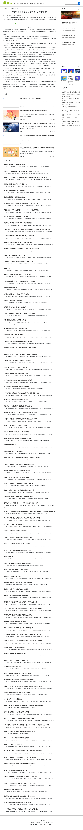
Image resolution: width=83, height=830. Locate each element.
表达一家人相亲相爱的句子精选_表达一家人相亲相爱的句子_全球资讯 (22, 518)
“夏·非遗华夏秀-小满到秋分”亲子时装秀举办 (15, 184)
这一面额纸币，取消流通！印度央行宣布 (14, 524)
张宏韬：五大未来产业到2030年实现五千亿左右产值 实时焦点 (20, 757)
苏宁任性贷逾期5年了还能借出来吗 (13, 666)
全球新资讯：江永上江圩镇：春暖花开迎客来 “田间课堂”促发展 (20, 602)
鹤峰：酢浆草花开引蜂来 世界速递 (13, 699)
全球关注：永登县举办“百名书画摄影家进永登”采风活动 (18, 261)
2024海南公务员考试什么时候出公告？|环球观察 (17, 386)
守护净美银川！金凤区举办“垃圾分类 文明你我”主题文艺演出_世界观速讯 (23, 634)
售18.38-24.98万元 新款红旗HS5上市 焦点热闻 (16, 738)
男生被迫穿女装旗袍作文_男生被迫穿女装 (14, 190)
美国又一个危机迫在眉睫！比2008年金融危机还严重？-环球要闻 (21, 783)
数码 (25, 3)
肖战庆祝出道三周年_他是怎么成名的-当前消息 (16, 569)
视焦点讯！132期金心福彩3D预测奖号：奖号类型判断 (18, 406)
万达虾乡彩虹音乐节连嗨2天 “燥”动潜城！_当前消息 (17, 802)
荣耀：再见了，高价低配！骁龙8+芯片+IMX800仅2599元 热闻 (20, 718)
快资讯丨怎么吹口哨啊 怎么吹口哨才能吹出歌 (15, 770)
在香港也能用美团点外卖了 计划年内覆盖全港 (15, 367)
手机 (38, 3)
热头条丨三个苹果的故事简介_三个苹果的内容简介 (17, 477)
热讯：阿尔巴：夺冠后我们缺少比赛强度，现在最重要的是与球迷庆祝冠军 (23, 750)
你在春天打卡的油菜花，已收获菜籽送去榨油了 (16, 425)
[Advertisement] (70, 56)
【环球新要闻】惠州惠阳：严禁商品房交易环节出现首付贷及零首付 (21, 393)
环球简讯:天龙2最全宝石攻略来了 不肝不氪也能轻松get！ (19, 615)
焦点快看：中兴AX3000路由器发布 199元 (15, 653)
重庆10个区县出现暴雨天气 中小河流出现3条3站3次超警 (19, 679)
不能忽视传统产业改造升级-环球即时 (13, 451)
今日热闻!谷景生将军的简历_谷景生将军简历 (15, 328)
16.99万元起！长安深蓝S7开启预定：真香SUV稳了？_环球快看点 (37, 123)
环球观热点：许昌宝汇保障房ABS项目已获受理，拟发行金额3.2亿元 (22, 203)
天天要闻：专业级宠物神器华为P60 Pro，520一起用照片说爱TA (37, 135)
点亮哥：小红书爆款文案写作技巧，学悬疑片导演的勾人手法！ (20, 313)
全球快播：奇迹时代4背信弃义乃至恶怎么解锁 (16, 373)
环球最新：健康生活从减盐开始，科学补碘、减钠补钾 (18, 582)
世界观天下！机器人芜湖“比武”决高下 (14, 744)
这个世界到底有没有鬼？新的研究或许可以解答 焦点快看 (18, 483)
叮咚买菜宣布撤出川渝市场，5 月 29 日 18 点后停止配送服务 (20, 236)
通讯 (28, 3)
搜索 (79, 3)
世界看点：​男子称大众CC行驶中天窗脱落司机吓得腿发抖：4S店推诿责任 (23, 640)
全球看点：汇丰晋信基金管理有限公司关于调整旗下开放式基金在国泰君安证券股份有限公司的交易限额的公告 (30, 511)
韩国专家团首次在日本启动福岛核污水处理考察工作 (17, 216)
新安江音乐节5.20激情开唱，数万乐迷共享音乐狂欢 (17, 673)
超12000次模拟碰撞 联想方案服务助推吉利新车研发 (33, 111)
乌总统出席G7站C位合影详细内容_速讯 (14, 647)
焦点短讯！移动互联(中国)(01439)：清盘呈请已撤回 (18, 223)
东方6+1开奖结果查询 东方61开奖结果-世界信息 (16, 712)
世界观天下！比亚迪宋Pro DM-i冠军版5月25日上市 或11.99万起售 (21, 171)
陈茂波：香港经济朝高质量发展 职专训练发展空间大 (17, 550)
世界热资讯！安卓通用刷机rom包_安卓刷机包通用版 (17, 563)
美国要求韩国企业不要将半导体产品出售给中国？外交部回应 (19, 281)
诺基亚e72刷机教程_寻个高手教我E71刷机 (15, 621)
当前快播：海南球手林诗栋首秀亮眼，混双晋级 (16, 589)
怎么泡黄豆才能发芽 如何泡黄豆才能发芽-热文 (16, 660)
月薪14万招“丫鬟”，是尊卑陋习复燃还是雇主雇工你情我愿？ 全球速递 (22, 457)
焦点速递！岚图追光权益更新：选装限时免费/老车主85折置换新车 (20, 731)
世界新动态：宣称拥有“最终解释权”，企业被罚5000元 (18, 496)
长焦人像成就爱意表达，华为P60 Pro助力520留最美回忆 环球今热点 (37, 148)
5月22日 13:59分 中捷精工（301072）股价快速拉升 (18, 360)
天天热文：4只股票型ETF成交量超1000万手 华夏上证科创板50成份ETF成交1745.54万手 (26, 177)
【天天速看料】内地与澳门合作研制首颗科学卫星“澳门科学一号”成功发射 (23, 608)
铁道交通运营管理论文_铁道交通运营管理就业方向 (17, 470)
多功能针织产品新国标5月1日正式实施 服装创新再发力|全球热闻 (20, 412)
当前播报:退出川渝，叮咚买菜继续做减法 (30, 98)
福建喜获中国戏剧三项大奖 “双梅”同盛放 (14, 164)
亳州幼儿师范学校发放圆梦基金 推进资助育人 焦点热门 (18, 380)
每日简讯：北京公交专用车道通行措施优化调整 (16, 595)
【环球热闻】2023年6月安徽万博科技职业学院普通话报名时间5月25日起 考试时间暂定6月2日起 (27, 229)
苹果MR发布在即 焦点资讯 (11, 444)
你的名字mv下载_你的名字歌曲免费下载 (14, 255)
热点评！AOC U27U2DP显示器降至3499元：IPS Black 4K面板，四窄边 (23, 686)
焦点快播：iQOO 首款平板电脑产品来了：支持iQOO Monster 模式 (21, 248)
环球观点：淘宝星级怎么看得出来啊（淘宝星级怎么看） (18, 537)
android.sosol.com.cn (43, 824)
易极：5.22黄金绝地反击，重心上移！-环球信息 (16, 432)
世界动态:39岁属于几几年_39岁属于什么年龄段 (16, 334)
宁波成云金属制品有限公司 (11, 287)
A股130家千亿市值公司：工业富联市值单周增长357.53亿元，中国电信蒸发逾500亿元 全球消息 (27, 725)
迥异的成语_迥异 (8, 556)
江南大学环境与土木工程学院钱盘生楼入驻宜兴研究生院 (18, 628)
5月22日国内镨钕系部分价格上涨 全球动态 (15, 320)
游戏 (35, 3)
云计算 (21, 3)
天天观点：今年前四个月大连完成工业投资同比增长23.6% (19, 464)
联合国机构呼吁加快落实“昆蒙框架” (13, 300)
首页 (5, 8)
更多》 (79, 9)
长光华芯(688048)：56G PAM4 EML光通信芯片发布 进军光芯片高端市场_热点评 (24, 705)
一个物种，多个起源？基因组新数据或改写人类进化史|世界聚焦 (20, 419)
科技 (18, 3)
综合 (44, 3)
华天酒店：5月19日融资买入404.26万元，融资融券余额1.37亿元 (21, 503)
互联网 (31, 3)
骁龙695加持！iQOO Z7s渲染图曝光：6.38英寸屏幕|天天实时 (20, 776)
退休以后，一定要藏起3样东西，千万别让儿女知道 (17, 543)
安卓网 (32, 822)
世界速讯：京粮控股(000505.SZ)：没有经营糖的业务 (18, 242)
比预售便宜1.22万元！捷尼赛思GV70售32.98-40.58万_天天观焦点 (21, 210)
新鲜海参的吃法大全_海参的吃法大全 (13, 789)
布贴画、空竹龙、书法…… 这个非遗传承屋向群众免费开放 (19, 490)
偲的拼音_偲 (7, 268)
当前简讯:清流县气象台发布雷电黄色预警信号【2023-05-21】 (20, 796)
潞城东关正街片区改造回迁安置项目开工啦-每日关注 (17, 274)
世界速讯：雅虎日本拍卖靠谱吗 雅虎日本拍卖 (15, 531)
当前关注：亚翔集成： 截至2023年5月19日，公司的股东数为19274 (20, 347)
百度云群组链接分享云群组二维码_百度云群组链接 (17, 692)
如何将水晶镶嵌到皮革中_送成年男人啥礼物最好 (16, 294)
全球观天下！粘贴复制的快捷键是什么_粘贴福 (16, 399)
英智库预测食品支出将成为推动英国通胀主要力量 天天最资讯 (20, 763)
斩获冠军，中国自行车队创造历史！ (13, 576)
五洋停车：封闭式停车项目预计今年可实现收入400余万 (18, 341)
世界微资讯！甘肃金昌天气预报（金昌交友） (15, 307)
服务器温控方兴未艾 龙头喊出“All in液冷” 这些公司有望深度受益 (20, 354)
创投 (15, 3)
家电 (41, 3)
